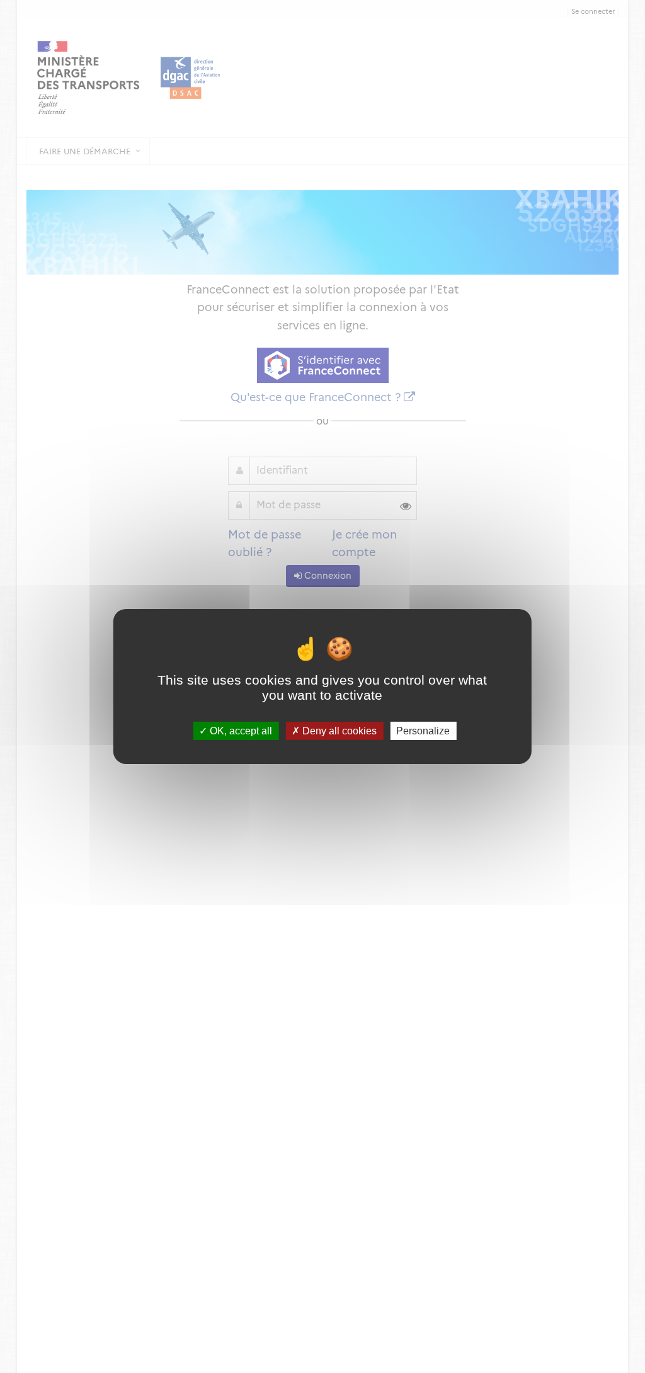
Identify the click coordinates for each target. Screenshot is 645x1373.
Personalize (423, 731)
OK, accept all (239, 731)
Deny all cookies (338, 731)
